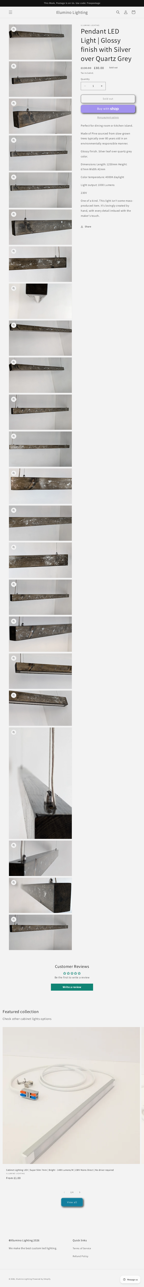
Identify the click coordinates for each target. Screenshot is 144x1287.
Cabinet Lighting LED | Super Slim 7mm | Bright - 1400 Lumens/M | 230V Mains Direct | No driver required (60, 1170)
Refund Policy (80, 1256)
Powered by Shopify (41, 1279)
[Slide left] (64, 1192)
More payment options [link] (108, 117)
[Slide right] (80, 1192)
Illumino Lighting (24, 1279)
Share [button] (88, 226)
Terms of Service (82, 1248)
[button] (10, 12)
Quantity (85, 79)
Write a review (72, 987)
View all (72, 1202)
